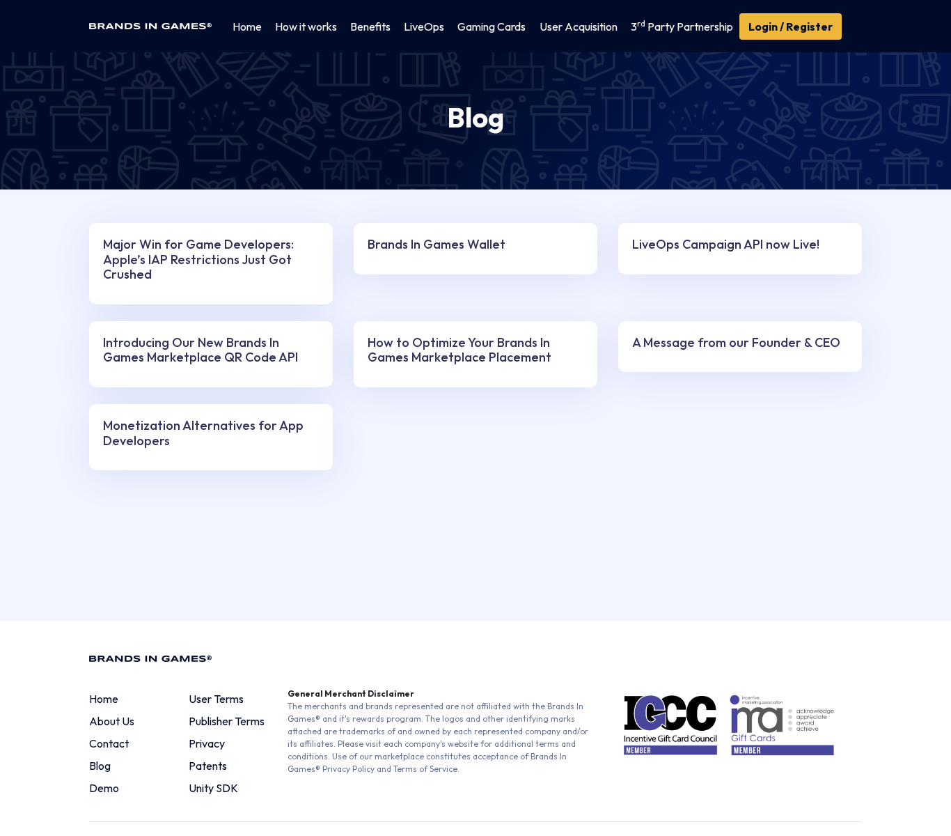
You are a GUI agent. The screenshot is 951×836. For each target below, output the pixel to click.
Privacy (207, 743)
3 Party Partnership (682, 25)
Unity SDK (213, 788)
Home (247, 26)
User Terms (216, 699)
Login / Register (790, 26)
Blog (100, 766)
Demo (104, 788)
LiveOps (424, 26)
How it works (306, 26)
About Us (111, 721)
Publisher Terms (227, 721)
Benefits (370, 26)
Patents (208, 766)
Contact (109, 743)
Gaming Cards (491, 26)
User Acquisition (579, 26)
